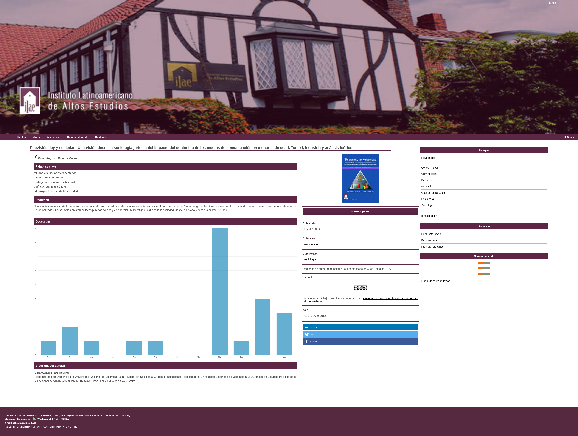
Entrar (553, 2)
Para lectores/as (431, 234)
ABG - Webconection (53, 426)
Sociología (309, 259)
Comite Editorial (77, 136)
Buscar (570, 137)
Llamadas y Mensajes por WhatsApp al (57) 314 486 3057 (37, 419)
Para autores (429, 240)
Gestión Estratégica (433, 192)
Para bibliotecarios (432, 246)
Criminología (429, 173)
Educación (427, 186)
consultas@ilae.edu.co (24, 423)
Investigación (311, 244)
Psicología (427, 198)
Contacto (100, 136)
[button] (360, 327)
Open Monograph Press (435, 280)
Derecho (426, 180)
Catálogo (22, 136)
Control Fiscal (429, 167)
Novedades (428, 157)
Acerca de (53, 136)
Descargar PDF (362, 211)
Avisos (37, 136)
